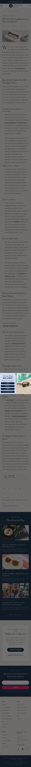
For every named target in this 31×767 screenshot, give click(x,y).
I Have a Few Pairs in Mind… (7, 391)
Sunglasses (7, 388)
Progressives (7, 386)
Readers (7, 383)
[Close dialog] (30, 373)
